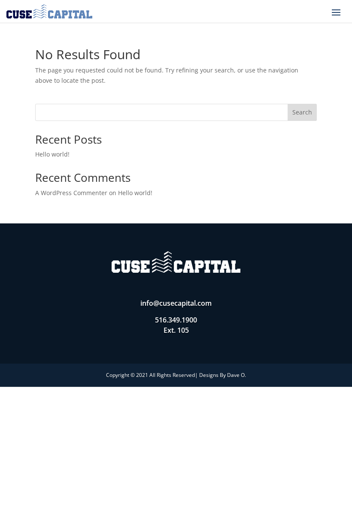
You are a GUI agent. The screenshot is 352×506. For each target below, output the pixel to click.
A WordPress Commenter (71, 193)
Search (302, 112)
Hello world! (52, 154)
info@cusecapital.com (176, 303)
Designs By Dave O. (222, 375)
